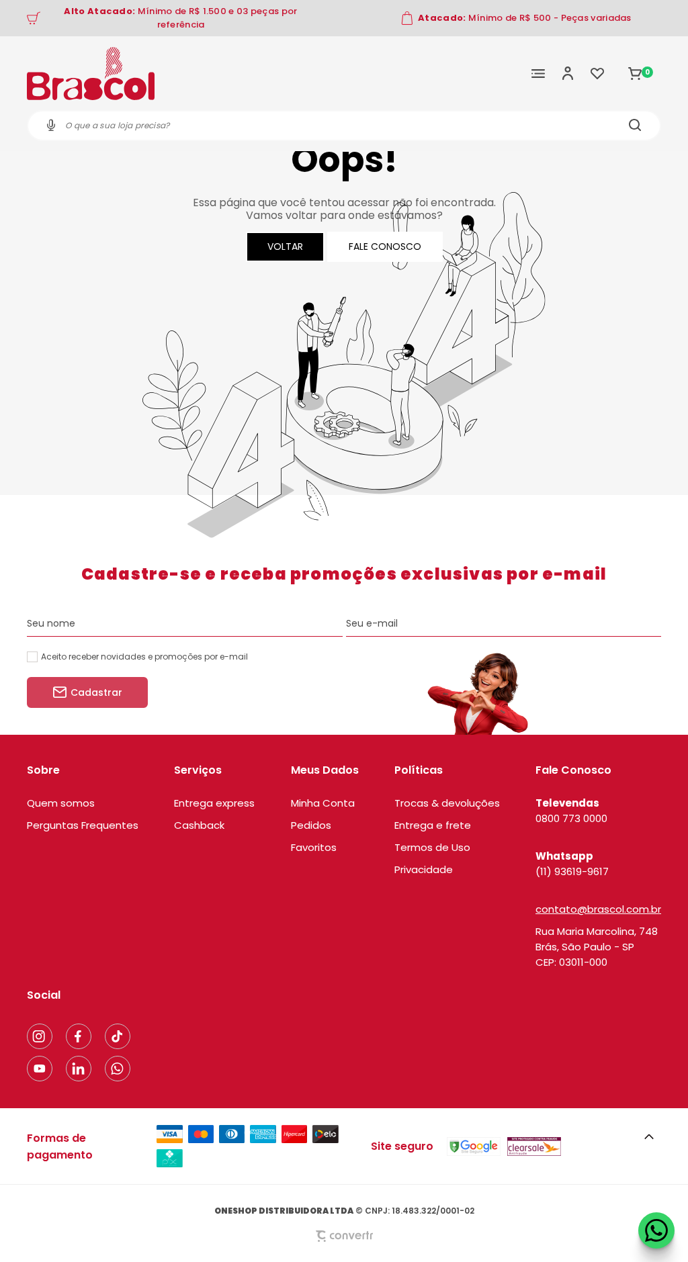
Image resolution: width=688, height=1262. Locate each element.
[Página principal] (91, 73)
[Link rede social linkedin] (78, 1068)
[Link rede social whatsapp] (117, 1068)
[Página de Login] (567, 73)
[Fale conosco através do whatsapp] (656, 1230)
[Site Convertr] (344, 1236)
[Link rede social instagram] (39, 1036)
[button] (649, 1137)
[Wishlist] (597, 73)
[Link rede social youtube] (39, 1068)
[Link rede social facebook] (78, 1036)
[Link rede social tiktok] (117, 1036)
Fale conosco (385, 246)
